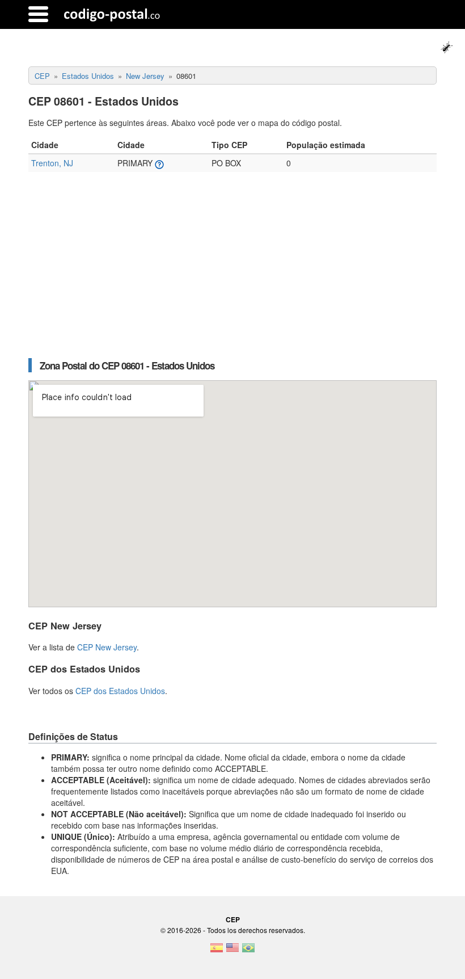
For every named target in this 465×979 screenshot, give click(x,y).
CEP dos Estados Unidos (120, 690)
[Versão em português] (248, 951)
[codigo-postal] (112, 14)
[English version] (232, 951)
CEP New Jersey (107, 647)
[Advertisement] (232, 270)
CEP (233, 919)
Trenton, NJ (52, 163)
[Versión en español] (217, 951)
